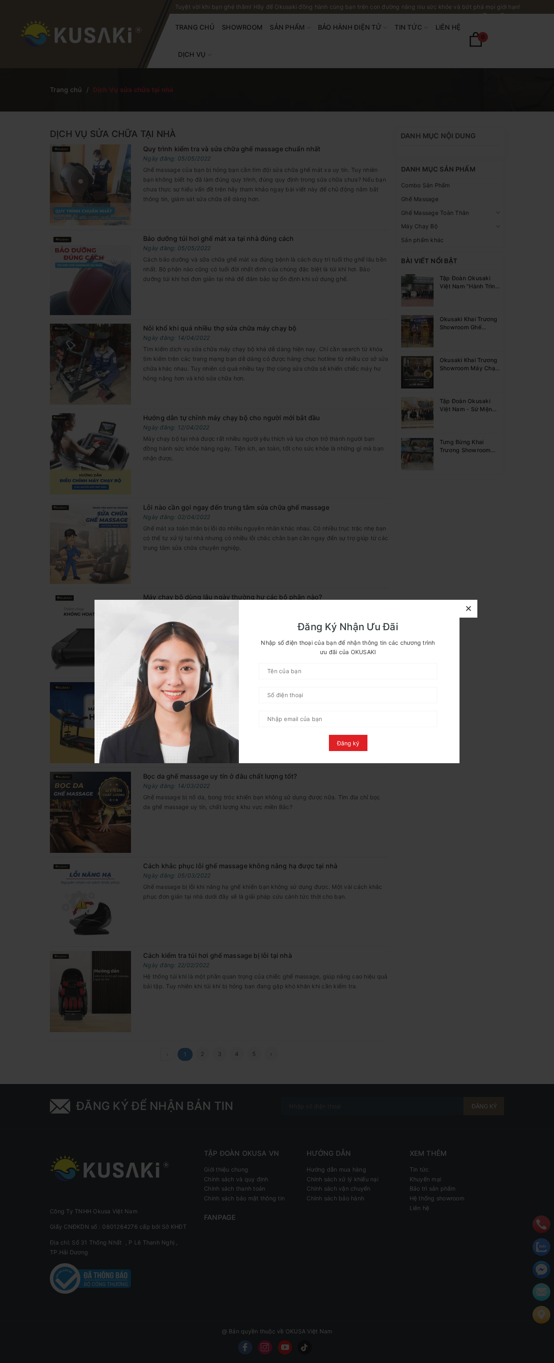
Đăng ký (348, 743)
